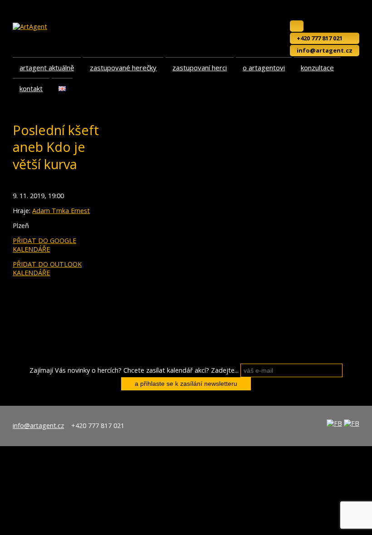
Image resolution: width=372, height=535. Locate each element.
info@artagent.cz (324, 50)
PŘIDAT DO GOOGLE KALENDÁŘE (44, 244)
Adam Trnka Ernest (61, 210)
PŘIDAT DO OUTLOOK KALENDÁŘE (47, 268)
